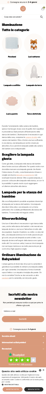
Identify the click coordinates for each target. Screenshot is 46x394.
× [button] (43, 370)
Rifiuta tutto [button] (34, 389)
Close (23, 336)
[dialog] (23, 380)
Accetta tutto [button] (12, 389)
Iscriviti (23, 319)
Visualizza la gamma (3, 8)
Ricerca (41, 16)
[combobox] (40, 370)
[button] (23, 384)
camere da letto (31, 137)
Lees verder (15, 382)
